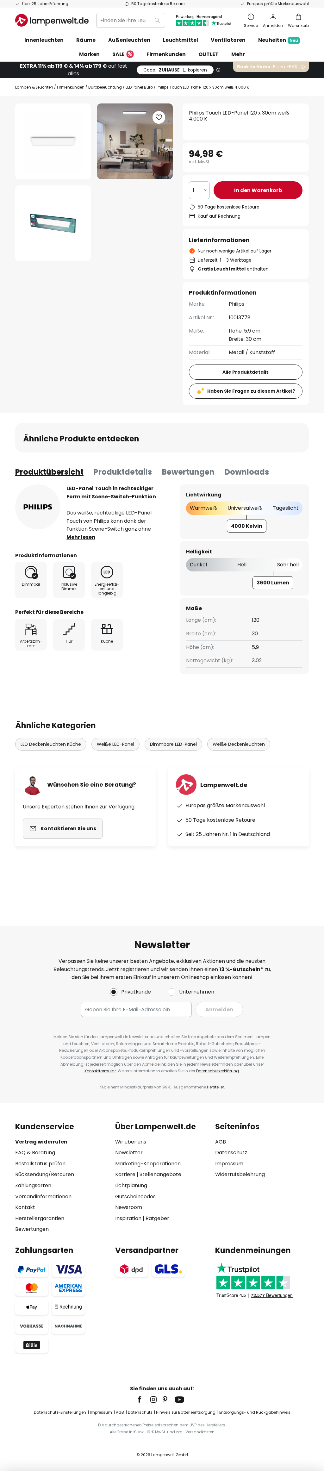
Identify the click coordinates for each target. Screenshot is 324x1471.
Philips (236, 304)
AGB (220, 1141)
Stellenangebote (160, 1174)
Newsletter (129, 1152)
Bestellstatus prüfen (40, 1163)
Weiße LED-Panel (115, 744)
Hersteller (215, 1087)
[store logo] (52, 20)
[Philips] (37, 506)
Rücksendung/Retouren (44, 1174)
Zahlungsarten (33, 1185)
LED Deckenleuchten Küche (51, 744)
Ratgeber (157, 1218)
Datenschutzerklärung (217, 1071)
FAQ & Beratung (35, 1152)
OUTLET (208, 54)
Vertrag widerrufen (41, 1141)
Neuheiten (278, 40)
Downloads (247, 472)
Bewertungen (188, 472)
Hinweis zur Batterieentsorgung (185, 1412)
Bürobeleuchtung (105, 87)
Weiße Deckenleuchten (239, 744)
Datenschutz (231, 1152)
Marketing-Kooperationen (148, 1163)
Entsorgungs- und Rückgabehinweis (254, 1412)
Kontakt (25, 1207)
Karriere (125, 1174)
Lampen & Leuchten (34, 87)
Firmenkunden (70, 87)
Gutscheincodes (135, 1196)
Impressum (229, 1163)
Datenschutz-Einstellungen (60, 1412)
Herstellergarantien (39, 1218)
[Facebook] (143, 1399)
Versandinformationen (43, 1196)
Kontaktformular (100, 1071)
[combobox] (131, 20)
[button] (53, 223)
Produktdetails (123, 472)
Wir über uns (130, 1141)
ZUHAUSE (175, 70)
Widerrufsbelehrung (240, 1174)
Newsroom (128, 1207)
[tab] (49, 472)
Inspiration (128, 1218)
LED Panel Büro (139, 87)
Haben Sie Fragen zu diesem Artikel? (251, 391)
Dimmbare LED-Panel (173, 744)
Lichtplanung (131, 1185)
